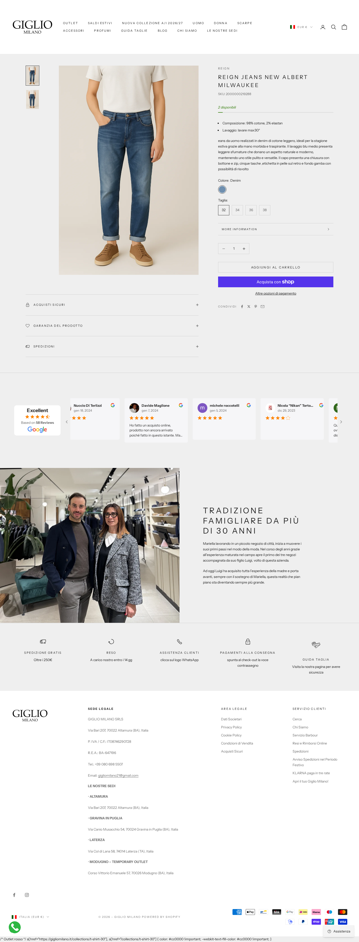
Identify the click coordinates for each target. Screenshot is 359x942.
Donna (221, 23)
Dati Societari (231, 719)
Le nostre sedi (222, 30)
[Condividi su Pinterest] (256, 306)
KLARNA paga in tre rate (311, 773)
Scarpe (245, 23)
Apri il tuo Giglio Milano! (310, 781)
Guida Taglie (134, 30)
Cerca (297, 719)
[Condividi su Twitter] (249, 306)
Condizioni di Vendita (237, 743)
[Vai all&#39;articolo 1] (32, 76)
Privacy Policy (231, 727)
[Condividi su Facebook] (242, 306)
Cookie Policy (231, 735)
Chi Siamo (187, 30)
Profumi (102, 30)
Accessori (73, 30)
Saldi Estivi (100, 23)
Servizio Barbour (305, 735)
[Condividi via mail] (262, 306)
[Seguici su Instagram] (26, 894)
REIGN (224, 68)
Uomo (198, 23)
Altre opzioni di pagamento (275, 293)
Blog (163, 30)
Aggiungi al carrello (276, 267)
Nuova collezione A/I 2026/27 (152, 23)
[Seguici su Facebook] (14, 894)
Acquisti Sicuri (232, 751)
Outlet (70, 23)
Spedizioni (300, 751)
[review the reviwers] (107, 405)
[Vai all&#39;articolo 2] (32, 99)
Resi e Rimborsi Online (310, 743)
